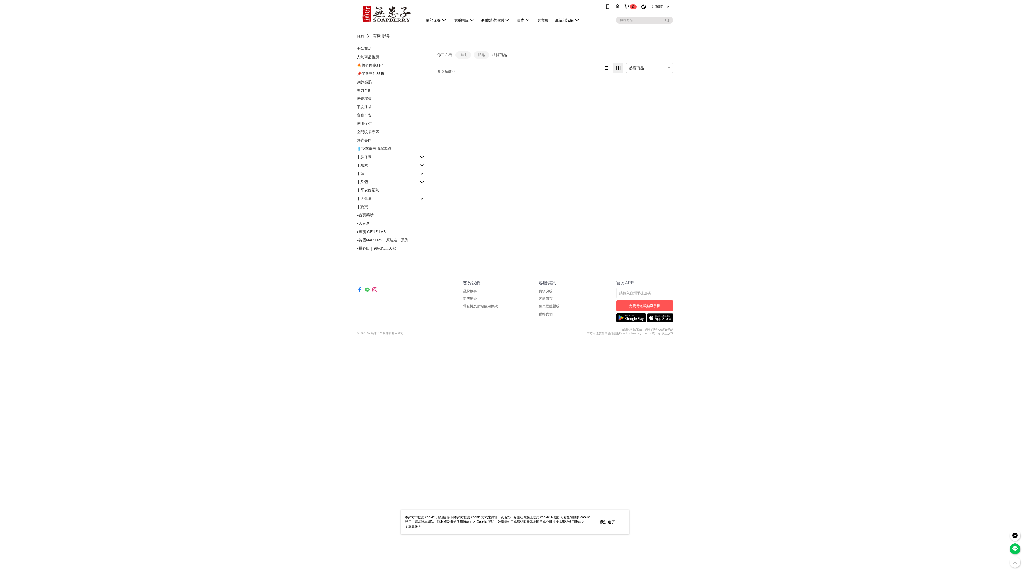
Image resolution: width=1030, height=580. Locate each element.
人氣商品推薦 (368, 57)
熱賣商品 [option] (636, 68)
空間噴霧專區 (368, 132)
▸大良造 (363, 223)
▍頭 (360, 173)
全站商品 (364, 48)
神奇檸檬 (364, 98)
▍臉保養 (364, 157)
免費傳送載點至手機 (644, 306)
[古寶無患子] (386, 14)
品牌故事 (470, 291)
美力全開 (364, 90)
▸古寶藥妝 (365, 215)
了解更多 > (413, 526)
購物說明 (546, 291)
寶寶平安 (364, 115)
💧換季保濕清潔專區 (374, 148)
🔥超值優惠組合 (370, 65)
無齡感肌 (364, 82)
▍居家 (362, 165)
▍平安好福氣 (368, 190)
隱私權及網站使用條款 (480, 306)
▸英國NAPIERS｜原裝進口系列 (383, 240)
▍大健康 (364, 198)
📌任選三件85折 (370, 73)
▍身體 (362, 182)
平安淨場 (364, 107)
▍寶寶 (362, 207)
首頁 (360, 36)
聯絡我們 (546, 314)
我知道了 (607, 522)
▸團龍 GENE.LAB (371, 232)
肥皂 (386, 36)
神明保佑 (364, 123)
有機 (377, 36)
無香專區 (364, 140)
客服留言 (546, 299)
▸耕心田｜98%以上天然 (376, 248)
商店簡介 (470, 299)
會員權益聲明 (549, 306)
